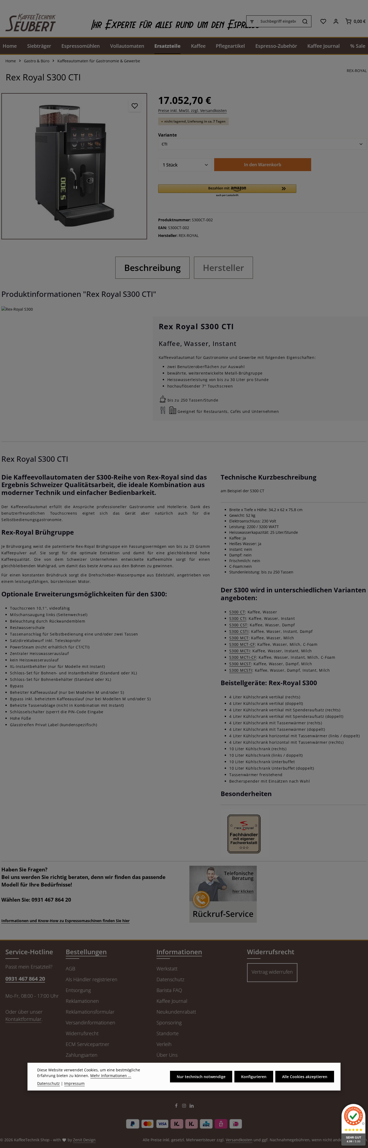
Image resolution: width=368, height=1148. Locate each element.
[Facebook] (177, 1106)
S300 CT (237, 611)
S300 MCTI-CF (242, 657)
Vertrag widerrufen (272, 972)
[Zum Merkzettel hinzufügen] (135, 106)
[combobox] (278, 21)
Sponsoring (169, 1022)
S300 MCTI (239, 650)
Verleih (164, 1044)
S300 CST (238, 624)
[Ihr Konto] (336, 21)
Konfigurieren (253, 1076)
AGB (70, 968)
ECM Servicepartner (87, 1044)
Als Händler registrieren (91, 979)
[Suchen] (305, 21)
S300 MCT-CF (242, 644)
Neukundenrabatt (176, 1011)
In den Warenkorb (262, 165)
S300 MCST (240, 663)
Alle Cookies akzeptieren (304, 1076)
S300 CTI (237, 618)
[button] (227, 190)
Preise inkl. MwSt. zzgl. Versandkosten (192, 110)
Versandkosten (239, 1139)
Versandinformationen (90, 1022)
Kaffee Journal (172, 1001)
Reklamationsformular (90, 1011)
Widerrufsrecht (82, 1033)
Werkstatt (167, 968)
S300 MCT (239, 637)
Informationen (179, 951)
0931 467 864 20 (25, 978)
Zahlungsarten (82, 1055)
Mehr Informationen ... (110, 1075)
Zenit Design (84, 1139)
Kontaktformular (23, 1019)
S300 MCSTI (240, 670)
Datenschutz (170, 979)
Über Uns (167, 1055)
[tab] (152, 267)
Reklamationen (82, 1001)
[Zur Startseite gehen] (28, 21)
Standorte (168, 1033)
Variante (167, 135)
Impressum (74, 1083)
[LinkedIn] (191, 1106)
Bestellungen (86, 951)
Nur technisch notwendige (201, 1076)
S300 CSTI (238, 631)
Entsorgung (78, 990)
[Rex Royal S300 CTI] (74, 166)
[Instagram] (185, 1106)
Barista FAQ (169, 990)
